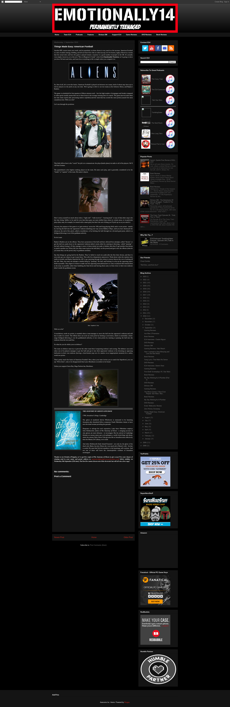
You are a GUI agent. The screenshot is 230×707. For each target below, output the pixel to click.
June (147, 424)
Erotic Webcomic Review (153, 406)
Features (90, 35)
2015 (145, 301)
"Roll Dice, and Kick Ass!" (149, 265)
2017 (145, 295)
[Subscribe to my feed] (146, 89)
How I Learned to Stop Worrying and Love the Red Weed (156, 353)
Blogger (126, 702)
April (146, 430)
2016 (145, 298)
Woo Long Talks (157, 133)
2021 (145, 283)
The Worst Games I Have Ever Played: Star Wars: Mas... (155, 393)
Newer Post (59, 537)
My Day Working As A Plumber (155, 400)
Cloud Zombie (145, 261)
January (148, 439)
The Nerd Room (157, 123)
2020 (145, 286)
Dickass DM (103, 35)
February (148, 436)
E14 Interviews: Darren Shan (154, 366)
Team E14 (67, 35)
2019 (145, 289)
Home (57, 35)
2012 (145, 310)
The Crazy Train (157, 79)
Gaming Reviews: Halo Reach (154, 348)
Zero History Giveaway (152, 409)
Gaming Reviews (150, 330)
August (147, 417)
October (148, 325)
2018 (145, 292)
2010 (145, 316)
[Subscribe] (170, 89)
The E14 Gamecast (158, 89)
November (148, 322)
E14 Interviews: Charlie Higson (155, 339)
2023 (145, 276)
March (147, 433)
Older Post (128, 537)
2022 (145, 280)
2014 (145, 304)
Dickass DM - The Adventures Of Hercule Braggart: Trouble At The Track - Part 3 (161, 202)
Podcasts (79, 35)
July (146, 420)
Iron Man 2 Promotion (151, 333)
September (149, 328)
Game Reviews (131, 35)
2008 (145, 446)
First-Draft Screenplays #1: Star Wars (157, 372)
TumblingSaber (157, 112)
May (146, 427)
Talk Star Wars (157, 100)
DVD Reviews (147, 35)
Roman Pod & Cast (158, 144)
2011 (145, 313)
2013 (145, 307)
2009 (145, 442)
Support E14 (116, 35)
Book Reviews (161, 35)
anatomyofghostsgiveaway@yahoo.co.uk (105, 459)
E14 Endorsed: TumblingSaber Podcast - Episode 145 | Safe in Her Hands (161, 240)
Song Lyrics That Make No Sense (156, 360)
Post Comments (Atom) (98, 545)
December (148, 319)
